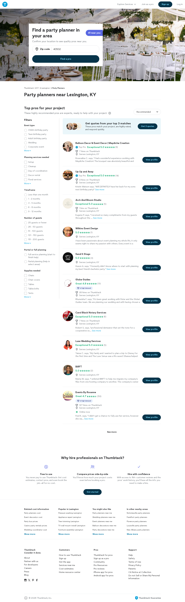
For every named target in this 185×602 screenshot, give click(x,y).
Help (130, 555)
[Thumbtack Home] (5, 4)
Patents (132, 569)
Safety (131, 558)
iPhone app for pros (103, 572)
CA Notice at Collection (139, 572)
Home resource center (69, 572)
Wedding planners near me (103, 517)
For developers (31, 564)
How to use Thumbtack (70, 555)
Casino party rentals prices (35, 526)
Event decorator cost (33, 517)
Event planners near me (102, 521)
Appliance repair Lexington (69, 517)
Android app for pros (103, 575)
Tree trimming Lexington (68, 521)
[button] (80, 147)
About (27, 558)
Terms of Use (134, 562)
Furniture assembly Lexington (70, 530)
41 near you (94, 32)
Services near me (67, 565)
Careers (28, 568)
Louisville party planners (137, 526)
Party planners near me (102, 513)
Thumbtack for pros (103, 555)
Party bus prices (31, 521)
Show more (29, 534)
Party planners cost (32, 513)
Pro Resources (100, 565)
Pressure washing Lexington (70, 513)
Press (26, 571)
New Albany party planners (138, 530)
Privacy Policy (134, 565)
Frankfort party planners (137, 517)
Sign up (62, 558)
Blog (26, 575)
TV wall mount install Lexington (71, 526)
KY (37, 88)
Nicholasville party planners (138, 513)
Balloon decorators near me (104, 526)
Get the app (65, 562)
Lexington (45, 88)
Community (99, 562)
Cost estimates (66, 569)
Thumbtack (29, 88)
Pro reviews (99, 569)
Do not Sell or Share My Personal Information (144, 577)
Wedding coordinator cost (35, 530)
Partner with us (31, 561)
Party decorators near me (103, 530)
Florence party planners (137, 521)
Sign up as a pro (101, 558)
